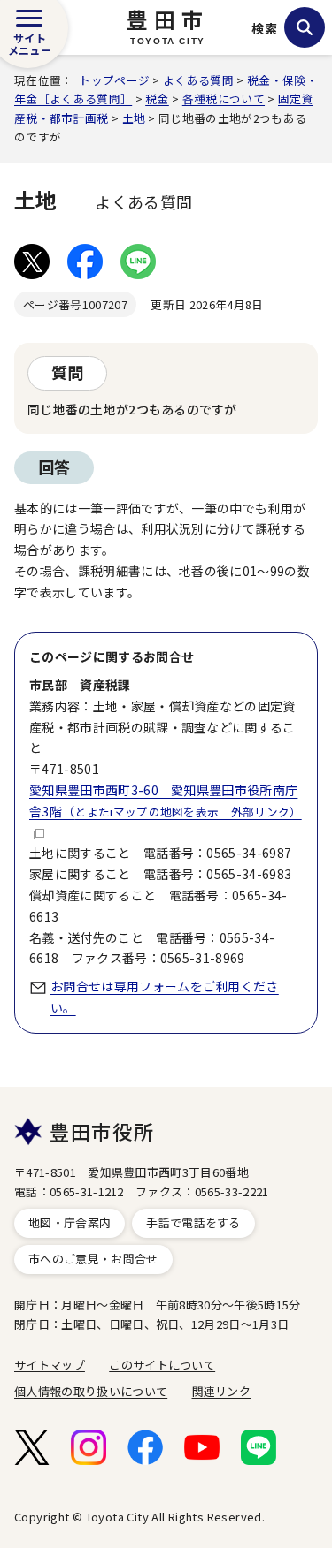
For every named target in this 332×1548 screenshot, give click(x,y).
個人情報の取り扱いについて (90, 1391)
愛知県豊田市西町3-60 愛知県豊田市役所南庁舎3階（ (165, 800)
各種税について (223, 98)
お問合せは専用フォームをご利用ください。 (164, 996)
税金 (157, 98)
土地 (134, 118)
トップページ (114, 80)
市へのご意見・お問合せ (93, 1258)
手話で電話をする (193, 1222)
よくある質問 (198, 80)
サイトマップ (49, 1364)
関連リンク (221, 1391)
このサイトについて (162, 1364)
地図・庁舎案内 (69, 1222)
